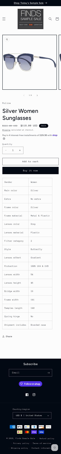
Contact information (42, 448)
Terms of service (42, 443)
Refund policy (47, 439)
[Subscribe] (48, 372)
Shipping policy (19, 448)
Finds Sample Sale (25, 438)
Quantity (7, 144)
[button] (3, 19)
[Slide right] (37, 95)
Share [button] (9, 336)
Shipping (6, 130)
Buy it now (30, 170)
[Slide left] (24, 95)
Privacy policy (21, 443)
